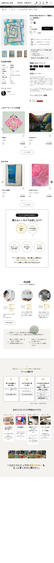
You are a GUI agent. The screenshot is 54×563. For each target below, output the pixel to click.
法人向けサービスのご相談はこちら (39, 57)
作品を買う (20, 2)
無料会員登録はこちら (43, 398)
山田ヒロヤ (4, 192)
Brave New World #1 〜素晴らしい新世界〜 (28, 9)
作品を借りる (28, 2)
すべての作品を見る (38, 6)
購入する (47, 28)
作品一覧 (13, 9)
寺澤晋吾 (12, 67)
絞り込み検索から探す (11, 394)
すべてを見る (27, 152)
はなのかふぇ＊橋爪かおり (34, 192)
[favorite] (31, 22)
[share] (35, 23)
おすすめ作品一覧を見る (27, 394)
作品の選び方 (9, 322)
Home (5, 9)
